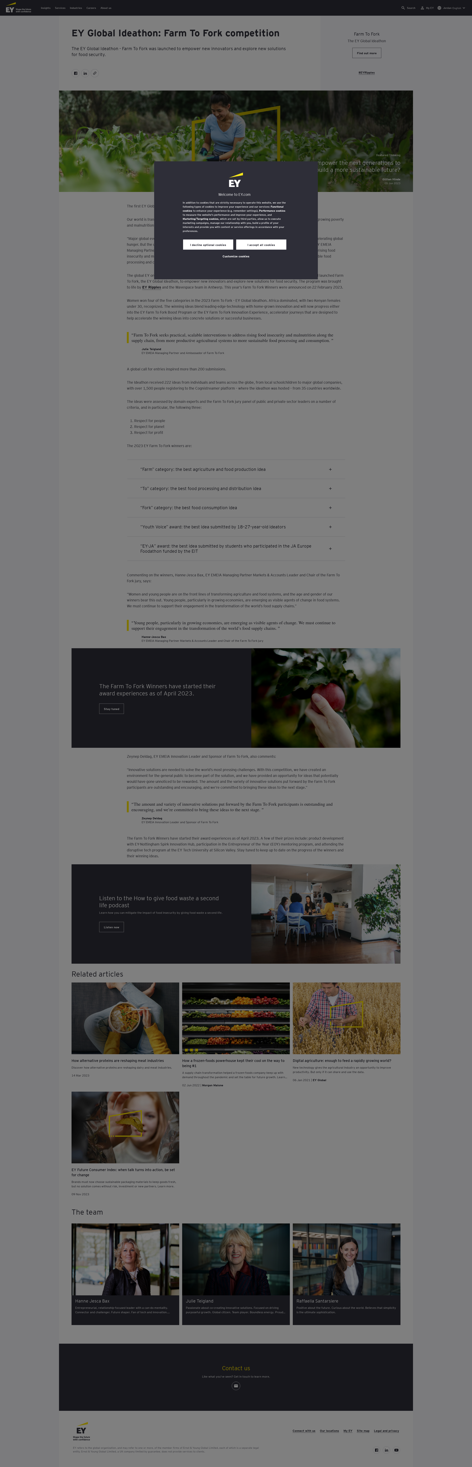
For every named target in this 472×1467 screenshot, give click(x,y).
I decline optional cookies (208, 245)
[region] (236, 220)
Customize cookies (236, 256)
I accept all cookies (261, 245)
